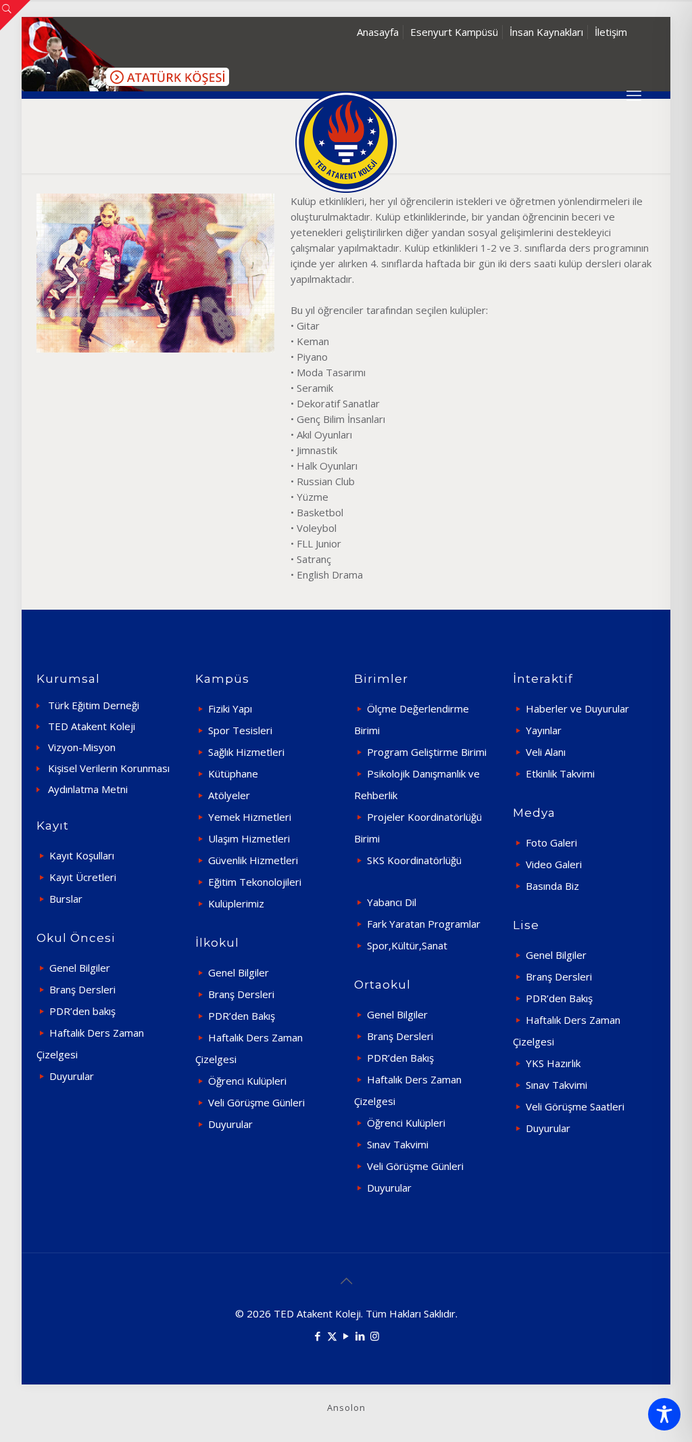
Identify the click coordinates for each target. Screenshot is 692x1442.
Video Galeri (554, 864)
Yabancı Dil (391, 902)
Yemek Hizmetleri (249, 817)
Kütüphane (233, 773)
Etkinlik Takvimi (560, 773)
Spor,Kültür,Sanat (407, 945)
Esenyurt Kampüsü (454, 32)
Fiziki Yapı (230, 708)
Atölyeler (229, 795)
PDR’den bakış (82, 1011)
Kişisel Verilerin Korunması (109, 768)
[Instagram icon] (375, 1336)
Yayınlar (544, 730)
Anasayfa (378, 32)
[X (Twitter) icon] (332, 1336)
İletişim (611, 32)
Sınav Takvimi (397, 1144)
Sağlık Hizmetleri (246, 752)
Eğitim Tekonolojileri (254, 881)
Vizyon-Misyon (82, 747)
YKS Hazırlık (553, 1063)
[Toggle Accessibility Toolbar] (664, 1414)
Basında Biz (552, 886)
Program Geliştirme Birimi (427, 752)
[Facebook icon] (318, 1336)
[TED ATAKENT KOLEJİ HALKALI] (346, 142)
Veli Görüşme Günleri (256, 1102)
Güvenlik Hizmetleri (253, 860)
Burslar (65, 898)
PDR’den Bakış (241, 1015)
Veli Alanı (546, 752)
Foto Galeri (551, 842)
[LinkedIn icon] (360, 1336)
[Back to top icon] (346, 1281)
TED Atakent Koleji (91, 726)
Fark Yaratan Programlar (423, 923)
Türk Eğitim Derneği (93, 705)
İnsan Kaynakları (546, 32)
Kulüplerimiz (236, 903)
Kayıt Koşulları (81, 855)
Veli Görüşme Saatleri (575, 1106)
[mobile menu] (633, 94)
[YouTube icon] (346, 1336)
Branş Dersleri (82, 989)
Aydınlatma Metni (88, 789)
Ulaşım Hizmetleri (249, 838)
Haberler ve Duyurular (577, 708)
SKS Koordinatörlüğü (414, 860)
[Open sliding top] (15, 15)
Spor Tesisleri (240, 730)
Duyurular (71, 1076)
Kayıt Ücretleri (82, 877)
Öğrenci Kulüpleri (247, 1080)
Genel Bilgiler (79, 967)
